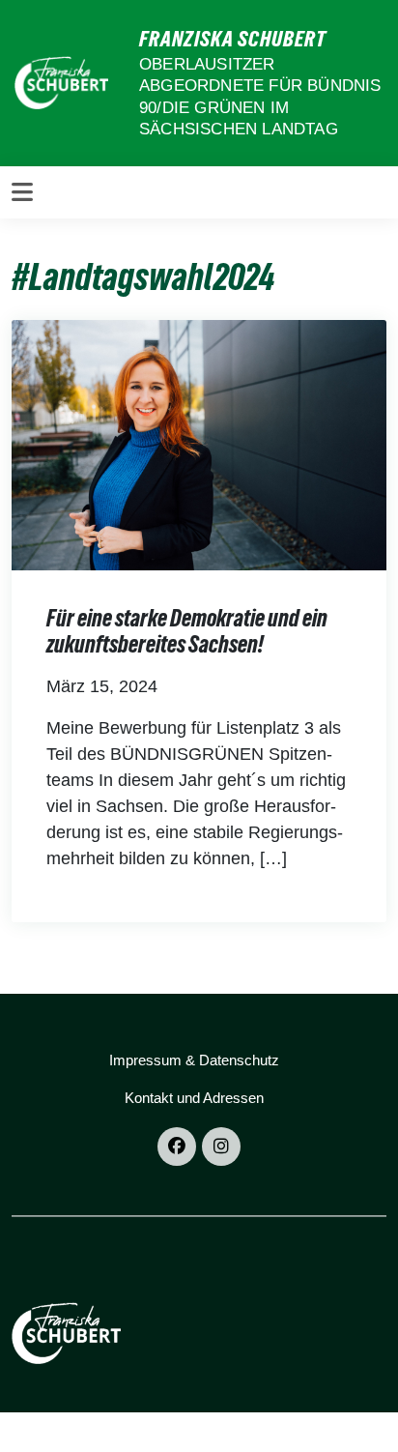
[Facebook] (176, 1146)
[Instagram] (221, 1146)
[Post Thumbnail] (199, 443)
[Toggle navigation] (22, 192)
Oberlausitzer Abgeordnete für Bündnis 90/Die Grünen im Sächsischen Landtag (260, 96)
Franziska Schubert (233, 38)
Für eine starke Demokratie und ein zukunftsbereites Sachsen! (186, 631)
